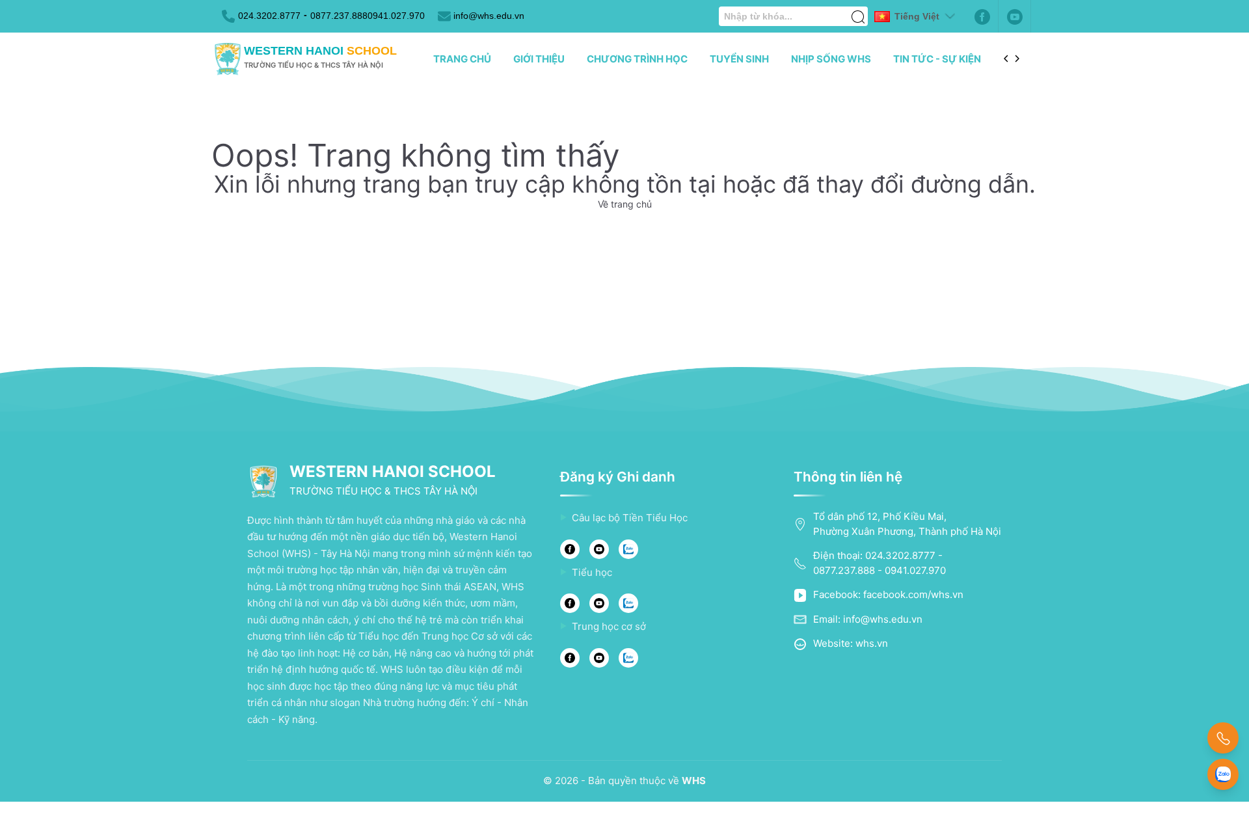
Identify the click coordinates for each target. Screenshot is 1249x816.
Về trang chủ (625, 204)
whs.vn (871, 643)
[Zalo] (628, 549)
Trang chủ (462, 59)
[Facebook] (982, 16)
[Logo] (227, 59)
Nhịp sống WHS (831, 59)
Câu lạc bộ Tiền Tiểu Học (630, 517)
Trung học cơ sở (609, 626)
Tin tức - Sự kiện (937, 59)
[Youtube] (1015, 16)
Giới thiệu (539, 59)
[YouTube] (599, 549)
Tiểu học (592, 572)
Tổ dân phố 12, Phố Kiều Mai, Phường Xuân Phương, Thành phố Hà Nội (907, 523)
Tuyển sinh (739, 59)
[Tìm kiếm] (858, 10)
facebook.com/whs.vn (913, 594)
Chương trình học (637, 59)
